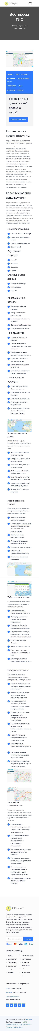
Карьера (11, 972)
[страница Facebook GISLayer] (23, 1005)
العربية (21, 1027)
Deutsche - (27, 1025)
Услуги (10, 956)
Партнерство (12, 963)
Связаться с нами (18, 119)
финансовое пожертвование (13, 967)
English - (9, 1025)
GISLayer (29, 1019)
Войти (23, 969)
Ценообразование (27, 956)
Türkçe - (16, 1027)
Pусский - (9, 1027)
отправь (28, 939)
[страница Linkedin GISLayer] (7, 1005)
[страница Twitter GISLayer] (11, 1005)
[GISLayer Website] (15, 908)
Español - (15, 1025)
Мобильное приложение (26, 964)
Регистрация (26, 972)
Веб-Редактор (26, 959)
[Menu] (30, 3)
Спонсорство (12, 959)
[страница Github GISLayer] (15, 1005)
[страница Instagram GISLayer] (19, 1005)
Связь (23, 976)
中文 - (21, 1025)
